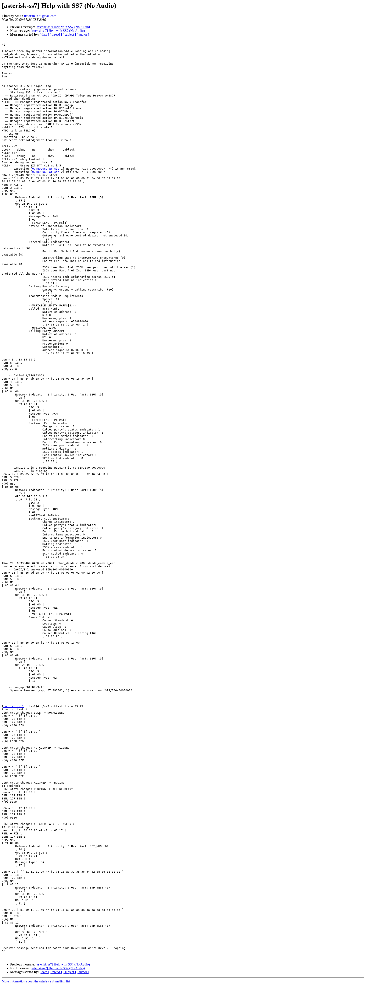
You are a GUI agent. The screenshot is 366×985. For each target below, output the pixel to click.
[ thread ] (56, 34)
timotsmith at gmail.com (40, 16)
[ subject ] (69, 34)
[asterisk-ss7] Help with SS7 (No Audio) (63, 27)
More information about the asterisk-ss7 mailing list (36, 981)
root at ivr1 (13, 706)
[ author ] (83, 34)
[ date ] (44, 34)
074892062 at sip (45, 168)
